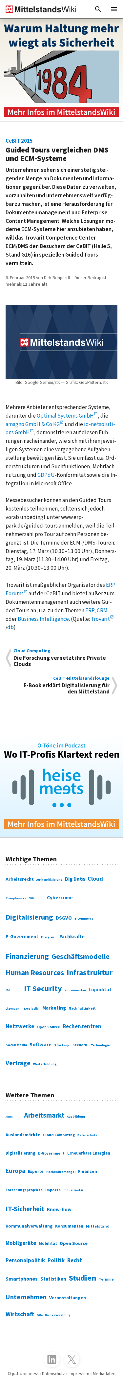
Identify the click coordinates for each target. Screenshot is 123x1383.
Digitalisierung (29, 917)
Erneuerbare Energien (88, 1153)
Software (40, 1044)
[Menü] (114, 9)
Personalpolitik (25, 1261)
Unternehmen (26, 1297)
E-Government (22, 936)
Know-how (59, 1209)
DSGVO (64, 918)
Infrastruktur (90, 973)
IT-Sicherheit (25, 1209)
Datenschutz (87, 1135)
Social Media (16, 1045)
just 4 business (25, 1374)
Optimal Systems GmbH (65, 416)
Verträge (18, 1063)
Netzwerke (20, 1026)
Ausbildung (76, 1116)
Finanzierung (27, 956)
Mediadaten (104, 1374)
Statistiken (53, 1279)
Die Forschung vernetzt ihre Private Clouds (59, 658)
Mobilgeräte (21, 1243)
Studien (82, 1278)
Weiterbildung (45, 1064)
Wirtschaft (20, 1314)
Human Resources (35, 973)
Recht (74, 1261)
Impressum (79, 1374)
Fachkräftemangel (60, 1172)
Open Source (48, 1027)
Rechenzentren (82, 1027)
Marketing (54, 1008)
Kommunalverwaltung (29, 1226)
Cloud (95, 878)
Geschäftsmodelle (80, 956)
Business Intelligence (43, 619)
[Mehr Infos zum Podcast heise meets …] (61, 786)
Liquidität (100, 989)
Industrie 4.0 (73, 1190)
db (10, 627)
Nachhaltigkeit (82, 1008)
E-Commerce (83, 919)
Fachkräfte (72, 936)
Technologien (101, 1045)
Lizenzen (12, 1009)
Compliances (16, 898)
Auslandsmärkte (23, 1135)
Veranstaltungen (67, 1297)
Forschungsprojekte (24, 1190)
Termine (106, 1279)
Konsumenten (75, 990)
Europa (15, 1171)
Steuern (79, 1045)
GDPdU (46, 475)
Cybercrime (60, 897)
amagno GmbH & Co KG (33, 424)
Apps (9, 1117)
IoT (8, 990)
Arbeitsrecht (20, 879)
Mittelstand (98, 1226)
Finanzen (87, 1171)
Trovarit (100, 619)
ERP (89, 610)
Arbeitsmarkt (44, 1115)
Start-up (61, 1045)
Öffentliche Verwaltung (53, 1315)
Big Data (75, 879)
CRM (102, 610)
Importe (53, 1190)
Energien (47, 937)
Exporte (36, 1172)
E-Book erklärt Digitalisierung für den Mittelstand (67, 685)
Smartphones (22, 1279)
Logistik (31, 1008)
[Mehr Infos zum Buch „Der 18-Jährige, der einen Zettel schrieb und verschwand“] (61, 70)
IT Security (43, 989)
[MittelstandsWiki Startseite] (38, 9)
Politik (56, 1261)
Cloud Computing (59, 1135)
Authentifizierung (49, 880)
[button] (98, 9)
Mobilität (48, 1244)
